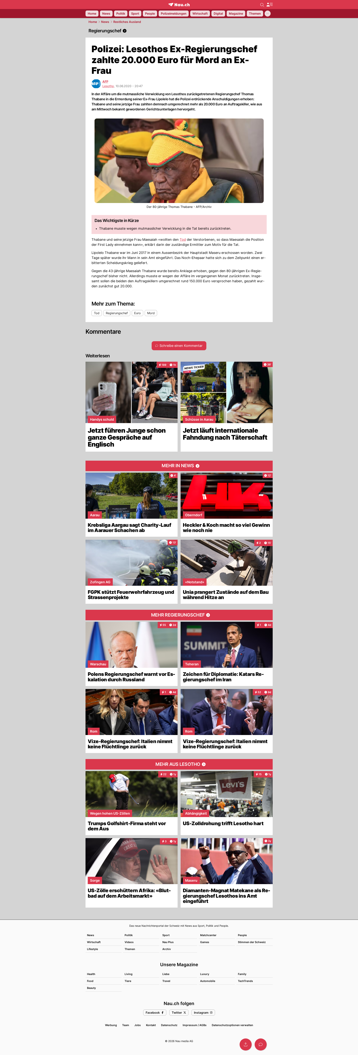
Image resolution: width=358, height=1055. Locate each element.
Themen (130, 949)
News (105, 22)
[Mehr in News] (179, 466)
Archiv (166, 949)
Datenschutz (169, 1025)
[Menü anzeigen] (269, 4)
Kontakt (151, 1025)
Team (125, 1025)
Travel (166, 981)
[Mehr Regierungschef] (179, 615)
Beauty (91, 987)
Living (128, 974)
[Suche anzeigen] (262, 4)
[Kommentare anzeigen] (261, 1044)
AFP (105, 81)
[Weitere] (268, 14)
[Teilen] (246, 1044)
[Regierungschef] (179, 31)
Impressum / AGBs (195, 1025)
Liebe (165, 974)
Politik (129, 935)
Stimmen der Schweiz (252, 942)
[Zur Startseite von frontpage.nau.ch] (179, 4)
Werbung (111, 1025)
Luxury (204, 974)
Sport (166, 935)
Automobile (207, 981)
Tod (183, 239)
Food (90, 981)
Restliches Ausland (127, 22)
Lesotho (108, 86)
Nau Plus (168, 942)
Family (242, 974)
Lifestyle (92, 949)
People (242, 935)
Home (93, 22)
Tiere (128, 981)
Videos (129, 942)
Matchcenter (208, 935)
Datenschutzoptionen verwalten (232, 1025)
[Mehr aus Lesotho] (179, 764)
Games (204, 942)
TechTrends (245, 981)
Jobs (137, 1025)
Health (91, 974)
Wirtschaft (94, 942)
